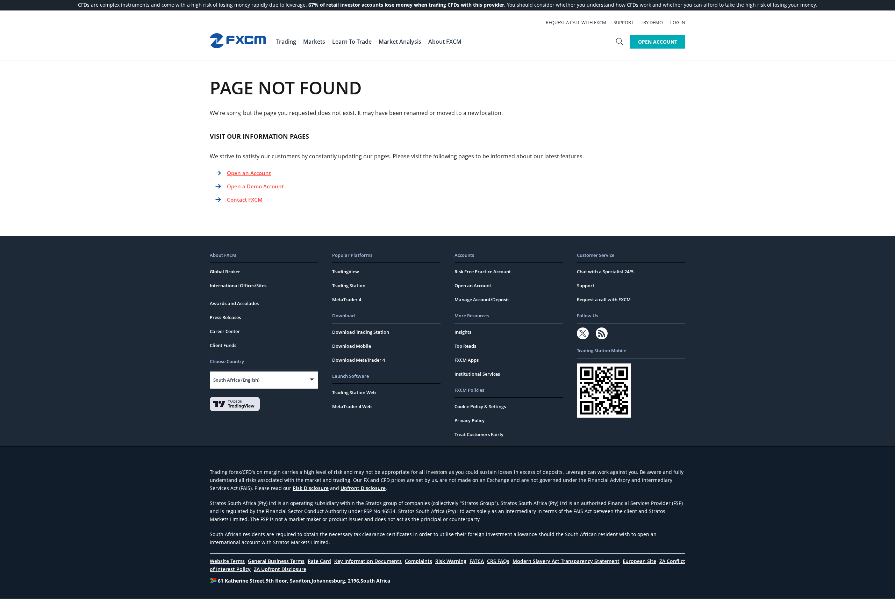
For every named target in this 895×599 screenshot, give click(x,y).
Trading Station (348, 285)
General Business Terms (276, 561)
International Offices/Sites (238, 285)
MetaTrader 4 (346, 299)
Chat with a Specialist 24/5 (605, 271)
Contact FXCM (245, 199)
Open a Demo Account (255, 186)
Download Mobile (351, 346)
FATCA (477, 561)
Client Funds (223, 345)
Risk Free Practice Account (482, 271)
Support (623, 22)
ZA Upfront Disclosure (280, 569)
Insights (462, 332)
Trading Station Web (354, 392)
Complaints (418, 561)
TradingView (345, 271)
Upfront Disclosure (363, 488)
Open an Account (249, 172)
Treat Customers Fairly (478, 434)
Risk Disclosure (311, 488)
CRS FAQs (498, 561)
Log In (677, 22)
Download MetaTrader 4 (358, 360)
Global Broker (225, 271)
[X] (583, 333)
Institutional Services (477, 374)
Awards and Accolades (234, 303)
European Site (639, 561)
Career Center (225, 331)
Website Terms (227, 561)
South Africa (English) (236, 380)
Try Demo (652, 22)
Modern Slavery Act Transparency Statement (566, 561)
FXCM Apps (466, 360)
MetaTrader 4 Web (352, 406)
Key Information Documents (368, 561)
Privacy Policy (469, 420)
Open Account (657, 41)
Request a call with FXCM (576, 22)
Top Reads (465, 346)
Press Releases (225, 317)
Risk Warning (450, 561)
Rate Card (319, 561)
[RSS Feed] (602, 333)
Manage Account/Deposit (481, 299)
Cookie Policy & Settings (480, 406)
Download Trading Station (360, 332)
